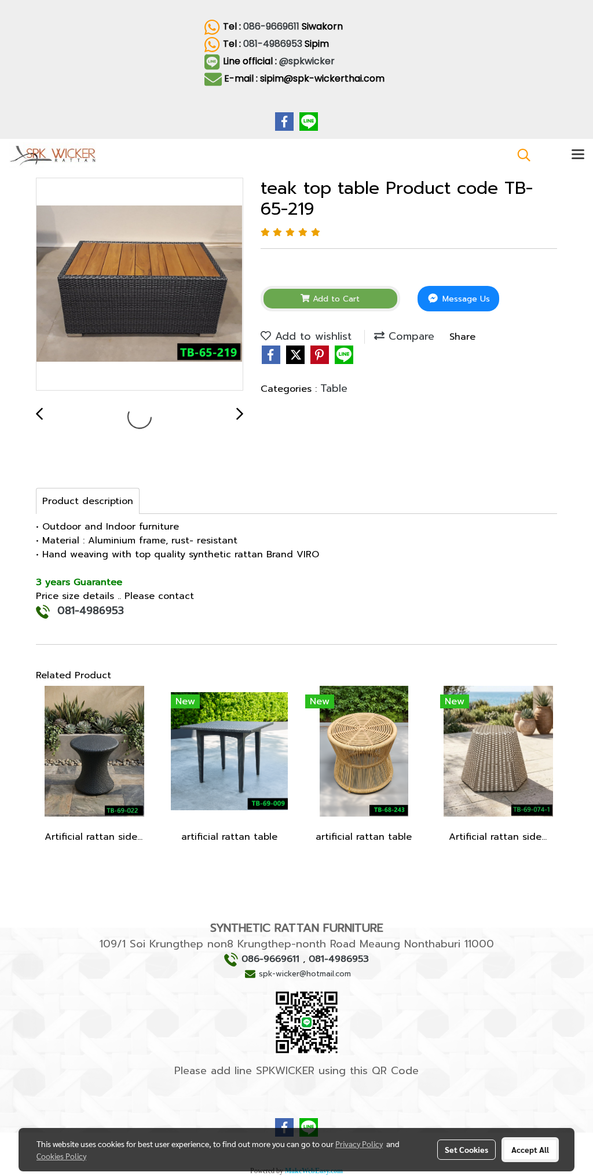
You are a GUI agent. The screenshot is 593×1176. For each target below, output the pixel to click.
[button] (520, 155)
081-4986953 (272, 43)
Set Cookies (466, 1149)
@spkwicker (308, 61)
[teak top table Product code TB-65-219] (139, 284)
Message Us (465, 299)
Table (333, 388)
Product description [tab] (87, 501)
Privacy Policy (359, 1143)
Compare (409, 336)
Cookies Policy (61, 1156)
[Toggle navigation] (578, 155)
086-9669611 (271, 26)
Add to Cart (335, 299)
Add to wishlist (311, 336)
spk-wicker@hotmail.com (305, 973)
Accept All (530, 1149)
